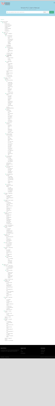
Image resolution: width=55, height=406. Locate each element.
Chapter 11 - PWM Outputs (9, 265)
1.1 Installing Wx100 (9, 35)
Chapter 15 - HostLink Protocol (8, 311)
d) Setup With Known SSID (10, 89)
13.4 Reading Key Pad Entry (9, 290)
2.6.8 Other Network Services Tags (10, 153)
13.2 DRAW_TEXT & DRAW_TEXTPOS (9, 285)
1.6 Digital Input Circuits (9, 56)
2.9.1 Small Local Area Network (10, 169)
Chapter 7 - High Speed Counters (8, 227)
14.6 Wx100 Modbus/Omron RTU (9, 309)
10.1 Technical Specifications (8, 250)
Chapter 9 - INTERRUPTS (8, 242)
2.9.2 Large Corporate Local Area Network (10, 171)
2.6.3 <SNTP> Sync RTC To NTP (10, 142)
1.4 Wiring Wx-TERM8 (9, 53)
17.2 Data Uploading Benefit (9, 323)
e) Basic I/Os (6, 29)
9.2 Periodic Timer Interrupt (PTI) (8, 245)
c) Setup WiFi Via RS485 (10, 87)
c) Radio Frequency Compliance (7, 27)
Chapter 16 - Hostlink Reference (8, 317)
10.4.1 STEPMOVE (10, 258)
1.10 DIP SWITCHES (9, 75)
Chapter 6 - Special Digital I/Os (9, 225)
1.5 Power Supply (8, 54)
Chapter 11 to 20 (5, 264)
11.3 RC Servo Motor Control (9, 271)
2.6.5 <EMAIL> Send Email (10, 146)
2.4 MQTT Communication (8, 110)
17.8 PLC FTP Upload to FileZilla (9, 336)
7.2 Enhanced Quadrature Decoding (9, 230)
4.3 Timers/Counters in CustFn (9, 206)
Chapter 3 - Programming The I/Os (8, 194)
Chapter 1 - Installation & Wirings (8, 34)
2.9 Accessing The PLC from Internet (9, 167)
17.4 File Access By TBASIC (9, 327)
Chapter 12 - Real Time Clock (9, 279)
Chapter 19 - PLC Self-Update (9, 340)
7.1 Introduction (8, 228)
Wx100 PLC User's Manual (32, 9)
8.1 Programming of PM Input (9, 237)
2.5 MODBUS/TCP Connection (9, 123)
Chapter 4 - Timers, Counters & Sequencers (9, 201)
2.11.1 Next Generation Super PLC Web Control (10, 188)
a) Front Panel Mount (10, 37)
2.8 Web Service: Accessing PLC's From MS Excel (9, 164)
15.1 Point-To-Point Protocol (9, 314)
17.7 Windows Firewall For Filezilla (9, 334)
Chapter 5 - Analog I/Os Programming (8, 213)
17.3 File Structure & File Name (9, 325)
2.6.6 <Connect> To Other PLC (10, 149)
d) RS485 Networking (8, 28)
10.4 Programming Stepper (9, 257)
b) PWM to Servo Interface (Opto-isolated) (10, 276)
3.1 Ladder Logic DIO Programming (9, 196)
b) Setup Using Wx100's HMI (10, 85)
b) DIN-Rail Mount (10, 39)
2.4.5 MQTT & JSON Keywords (10, 121)
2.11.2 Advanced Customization (10, 191)
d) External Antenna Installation (9, 42)
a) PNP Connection (10, 57)
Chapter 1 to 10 (5, 32)
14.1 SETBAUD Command (8, 300)
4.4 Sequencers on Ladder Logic (9, 208)
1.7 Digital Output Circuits (9, 62)
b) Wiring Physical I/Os (10, 51)
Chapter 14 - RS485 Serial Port (8, 298)
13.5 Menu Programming (9, 291)
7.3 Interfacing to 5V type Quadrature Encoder (9, 232)
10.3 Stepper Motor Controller (9, 255)
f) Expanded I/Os (7, 30)
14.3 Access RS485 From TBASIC (9, 304)
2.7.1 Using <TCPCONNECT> (10, 159)
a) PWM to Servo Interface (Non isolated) (10, 273)
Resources (42, 353)
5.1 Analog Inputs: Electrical (8, 215)
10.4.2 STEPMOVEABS (10, 260)
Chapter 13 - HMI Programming (7, 281)
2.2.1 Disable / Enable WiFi (10, 96)
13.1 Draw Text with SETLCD (9, 283)
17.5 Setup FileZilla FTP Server (9, 330)
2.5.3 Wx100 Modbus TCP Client (10, 132)
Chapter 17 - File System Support (8, 320)
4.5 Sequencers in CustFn (8, 211)
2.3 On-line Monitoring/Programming (9, 107)
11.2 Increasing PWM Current (9, 269)
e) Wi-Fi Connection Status (10, 92)
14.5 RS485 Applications (9, 307)
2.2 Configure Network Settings (9, 94)
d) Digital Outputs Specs (10, 69)
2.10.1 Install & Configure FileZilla (10, 177)
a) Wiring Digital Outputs (10, 64)
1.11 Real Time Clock (9, 76)
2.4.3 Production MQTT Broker (10, 116)
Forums (22, 351)
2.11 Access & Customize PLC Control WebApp (9, 185)
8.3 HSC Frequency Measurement (9, 241)
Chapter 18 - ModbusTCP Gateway (8, 339)
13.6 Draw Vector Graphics (8, 293)
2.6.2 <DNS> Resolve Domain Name (10, 139)
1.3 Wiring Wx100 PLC (9, 47)
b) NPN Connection (9, 59)
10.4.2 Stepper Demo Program (10, 262)
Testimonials (42, 351)
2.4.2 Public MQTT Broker (10, 114)
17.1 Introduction (8, 321)
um (27, 9)
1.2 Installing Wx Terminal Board (8, 46)
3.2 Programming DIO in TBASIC (9, 198)
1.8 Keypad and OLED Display (9, 71)
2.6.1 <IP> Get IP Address (10, 137)
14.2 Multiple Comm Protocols (9, 302)
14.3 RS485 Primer (9, 306)
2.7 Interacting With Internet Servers (9, 157)
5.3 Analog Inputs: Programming (8, 220)
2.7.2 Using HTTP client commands (10, 161)
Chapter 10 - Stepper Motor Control (9, 248)
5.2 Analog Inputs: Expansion (8, 218)
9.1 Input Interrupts (9, 243)
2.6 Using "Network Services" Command (9, 134)
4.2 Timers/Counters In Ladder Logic (9, 204)
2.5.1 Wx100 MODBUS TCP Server (10, 126)
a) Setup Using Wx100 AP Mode (10, 83)
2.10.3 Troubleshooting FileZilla (10, 181)
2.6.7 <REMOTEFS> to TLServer (10, 151)
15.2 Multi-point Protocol (9, 315)
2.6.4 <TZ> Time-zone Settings (10, 144)
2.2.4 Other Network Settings (10, 105)
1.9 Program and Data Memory (9, 73)
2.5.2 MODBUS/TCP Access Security (10, 129)
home (25, 9)
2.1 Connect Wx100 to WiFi (9, 81)
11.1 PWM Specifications (9, 266)
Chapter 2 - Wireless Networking (8, 78)
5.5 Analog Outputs (9, 223)
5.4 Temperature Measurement (8, 222)
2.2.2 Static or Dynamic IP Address (10, 99)
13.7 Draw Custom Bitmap (9, 295)
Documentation (23, 353)
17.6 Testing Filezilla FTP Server (9, 332)
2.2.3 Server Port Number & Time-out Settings (10, 102)
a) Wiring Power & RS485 (10, 49)
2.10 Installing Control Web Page (9, 175)
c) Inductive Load (10, 67)
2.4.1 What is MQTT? (9, 112)
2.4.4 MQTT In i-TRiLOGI (10, 118)
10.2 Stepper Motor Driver (9, 252)
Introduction (5, 22)
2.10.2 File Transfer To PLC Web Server (10, 179)
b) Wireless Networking (8, 25)
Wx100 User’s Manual (5, 21)
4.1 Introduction (8, 202)
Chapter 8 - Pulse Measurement (7, 235)
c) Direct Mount (10, 40)
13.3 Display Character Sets (9, 287)
